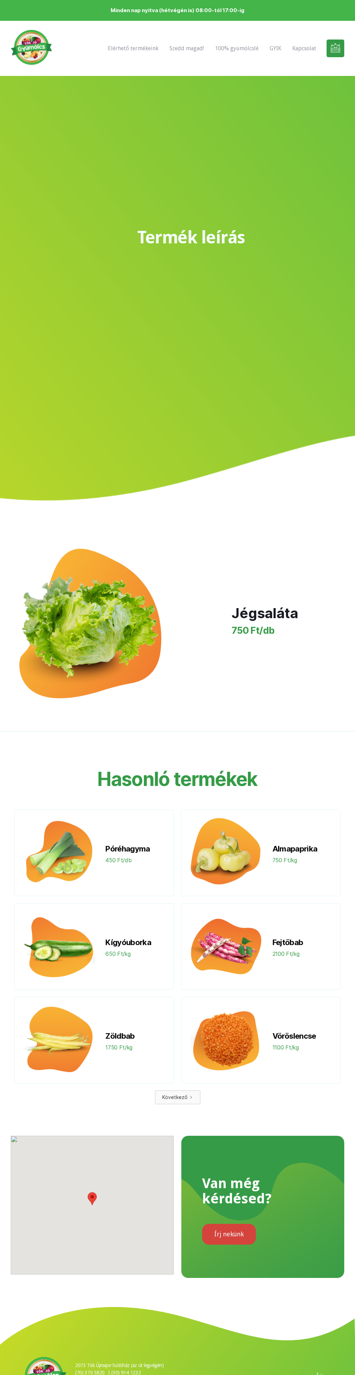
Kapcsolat (304, 48)
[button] (92, 1199)
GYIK (275, 48)
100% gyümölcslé (237, 48)
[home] (31, 48)
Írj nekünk (229, 1234)
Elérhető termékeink (133, 48)
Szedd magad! (187, 48)
